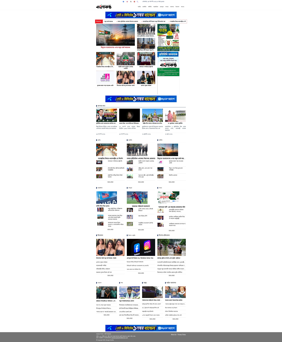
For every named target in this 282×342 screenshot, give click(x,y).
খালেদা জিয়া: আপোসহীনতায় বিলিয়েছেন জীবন (130, 123)
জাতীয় (139, 6)
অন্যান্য (182, 6)
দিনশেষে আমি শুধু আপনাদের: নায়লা (126, 85)
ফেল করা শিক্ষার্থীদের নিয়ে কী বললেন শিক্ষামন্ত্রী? (129, 315)
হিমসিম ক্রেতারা (173, 175)
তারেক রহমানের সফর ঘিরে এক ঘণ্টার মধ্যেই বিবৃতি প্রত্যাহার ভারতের (115, 217)
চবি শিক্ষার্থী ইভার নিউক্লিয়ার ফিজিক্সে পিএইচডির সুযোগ (129, 308)
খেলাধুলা (162, 6)
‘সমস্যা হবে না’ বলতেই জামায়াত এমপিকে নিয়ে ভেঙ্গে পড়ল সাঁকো (106, 312)
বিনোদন (177, 6)
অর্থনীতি (150, 6)
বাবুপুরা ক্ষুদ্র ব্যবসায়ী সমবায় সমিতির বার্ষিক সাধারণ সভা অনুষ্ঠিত (171, 269)
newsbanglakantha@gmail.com (119, 338)
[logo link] (104, 6)
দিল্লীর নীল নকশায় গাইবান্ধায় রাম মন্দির (152, 123)
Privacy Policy (182, 334)
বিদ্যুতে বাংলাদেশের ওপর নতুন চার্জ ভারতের (115, 47)
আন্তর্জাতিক (155, 6)
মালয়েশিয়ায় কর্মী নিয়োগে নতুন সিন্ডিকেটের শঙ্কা (137, 21)
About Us (173, 334)
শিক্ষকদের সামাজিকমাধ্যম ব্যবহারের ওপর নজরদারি (129, 305)
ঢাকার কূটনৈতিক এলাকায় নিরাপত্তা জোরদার (111, 21)
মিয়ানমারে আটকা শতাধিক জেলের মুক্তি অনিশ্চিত (169, 272)
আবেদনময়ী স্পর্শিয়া (101, 265)
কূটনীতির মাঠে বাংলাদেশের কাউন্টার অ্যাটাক (106, 123)
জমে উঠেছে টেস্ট (142, 216)
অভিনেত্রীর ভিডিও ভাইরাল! (103, 269)
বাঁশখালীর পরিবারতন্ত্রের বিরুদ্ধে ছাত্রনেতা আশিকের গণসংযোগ (171, 265)
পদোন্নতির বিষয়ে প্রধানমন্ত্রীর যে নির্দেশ (162, 21)
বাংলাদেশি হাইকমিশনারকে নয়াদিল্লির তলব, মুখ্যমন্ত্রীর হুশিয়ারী (171, 262)
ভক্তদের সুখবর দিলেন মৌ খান (104, 272)
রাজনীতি (144, 6)
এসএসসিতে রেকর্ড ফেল (125, 312)
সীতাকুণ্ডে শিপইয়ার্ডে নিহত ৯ (103, 308)
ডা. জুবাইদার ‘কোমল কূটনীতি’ (175, 123)
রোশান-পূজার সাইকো (146, 85)
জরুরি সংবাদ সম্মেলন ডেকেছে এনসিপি (185, 21)
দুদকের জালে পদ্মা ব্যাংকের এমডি (105, 85)
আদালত (172, 6)
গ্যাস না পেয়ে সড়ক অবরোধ (103, 305)
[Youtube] (134, 1)
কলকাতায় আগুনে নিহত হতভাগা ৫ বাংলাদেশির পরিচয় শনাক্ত (115, 224)
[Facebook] (123, 1)
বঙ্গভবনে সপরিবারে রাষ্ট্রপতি (146, 66)
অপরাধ (166, 6)
